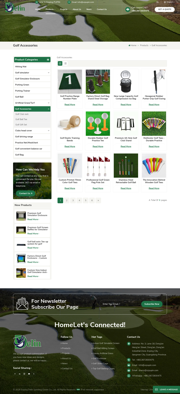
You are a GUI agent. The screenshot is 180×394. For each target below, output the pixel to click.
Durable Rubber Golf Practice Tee (98, 139)
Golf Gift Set (21, 124)
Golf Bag (19, 154)
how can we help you (30, 169)
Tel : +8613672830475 (143, 359)
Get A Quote (164, 9)
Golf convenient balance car (28, 148)
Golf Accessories (159, 45)
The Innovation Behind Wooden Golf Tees (154, 181)
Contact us (67, 368)
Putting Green (22, 84)
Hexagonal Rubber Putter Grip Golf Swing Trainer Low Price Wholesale (154, 97)
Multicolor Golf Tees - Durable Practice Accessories (154, 139)
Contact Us (102, 9)
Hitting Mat (20, 66)
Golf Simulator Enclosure (27, 78)
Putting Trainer (22, 90)
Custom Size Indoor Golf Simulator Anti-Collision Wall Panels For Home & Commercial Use (37, 271)
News (89, 9)
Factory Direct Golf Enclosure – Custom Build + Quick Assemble (37, 257)
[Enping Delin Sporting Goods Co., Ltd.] (14, 7)
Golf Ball (19, 96)
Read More (32, 219)
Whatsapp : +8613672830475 (146, 375)
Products (50, 9)
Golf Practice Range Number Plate (69, 97)
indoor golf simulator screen (106, 343)
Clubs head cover (23, 130)
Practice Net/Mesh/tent (26, 142)
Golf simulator (22, 72)
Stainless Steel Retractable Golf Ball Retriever (126, 181)
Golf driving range (24, 136)
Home (37, 9)
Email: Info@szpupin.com (83, 2)
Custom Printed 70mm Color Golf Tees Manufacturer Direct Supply (70, 181)
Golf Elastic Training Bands (70, 139)
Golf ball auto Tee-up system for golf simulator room (37, 243)
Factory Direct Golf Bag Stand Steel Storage (97, 97)
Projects (63, 9)
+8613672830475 (140, 10)
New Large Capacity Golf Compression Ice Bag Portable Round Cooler (126, 97)
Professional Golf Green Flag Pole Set (98, 181)
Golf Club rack (22, 114)
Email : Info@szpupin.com (144, 365)
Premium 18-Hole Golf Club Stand (126, 139)
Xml (152, 389)
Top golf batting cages (104, 368)
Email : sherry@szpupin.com (145, 370)
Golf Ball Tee (21, 119)
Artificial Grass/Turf (25, 102)
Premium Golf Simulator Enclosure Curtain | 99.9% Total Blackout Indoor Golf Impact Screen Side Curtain (37, 214)
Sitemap (144, 389)
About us (66, 358)
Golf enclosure (99, 358)
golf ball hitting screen (103, 348)
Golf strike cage (100, 363)
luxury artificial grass (103, 353)
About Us (77, 9)
